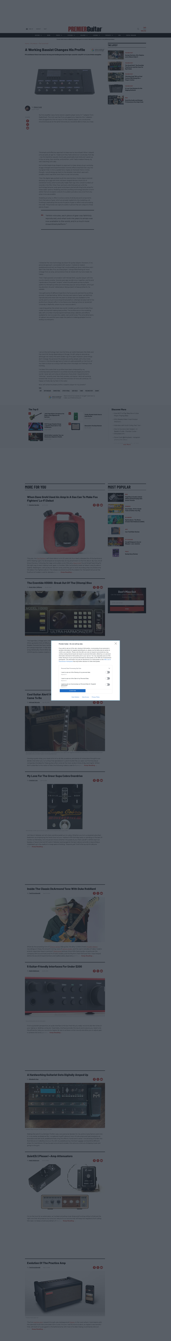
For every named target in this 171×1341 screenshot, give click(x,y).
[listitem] (85, 668)
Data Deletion (75, 697)
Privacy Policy (95, 697)
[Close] (116, 644)
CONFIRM (72, 690)
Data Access (85, 697)
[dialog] (85, 670)
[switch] (107, 672)
